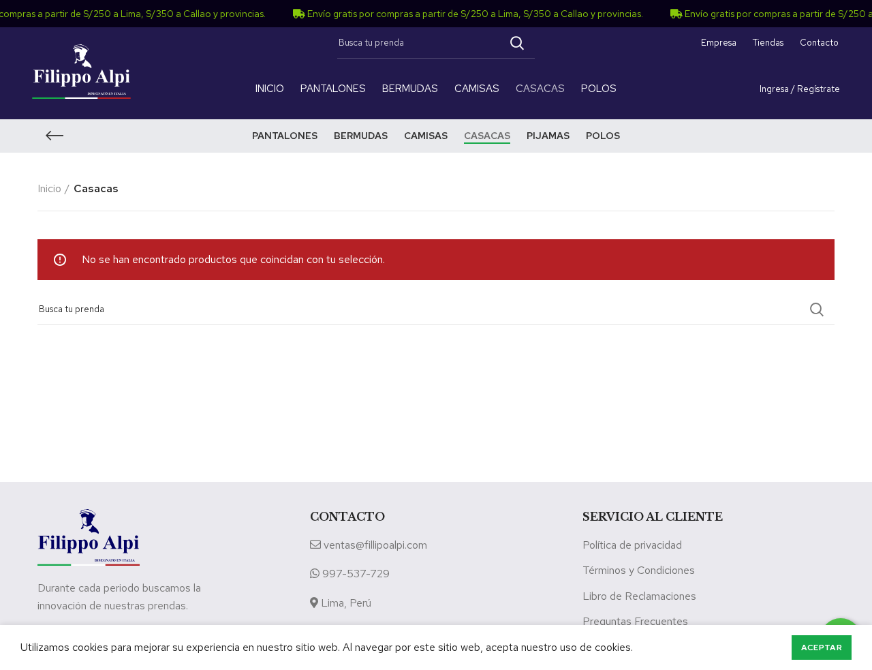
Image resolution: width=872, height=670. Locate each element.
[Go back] (54, 135)
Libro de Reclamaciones (639, 596)
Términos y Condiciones (638, 570)
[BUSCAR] (516, 43)
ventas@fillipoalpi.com (375, 545)
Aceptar (821, 647)
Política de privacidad (632, 545)
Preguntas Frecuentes (635, 621)
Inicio (49, 188)
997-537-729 (356, 573)
